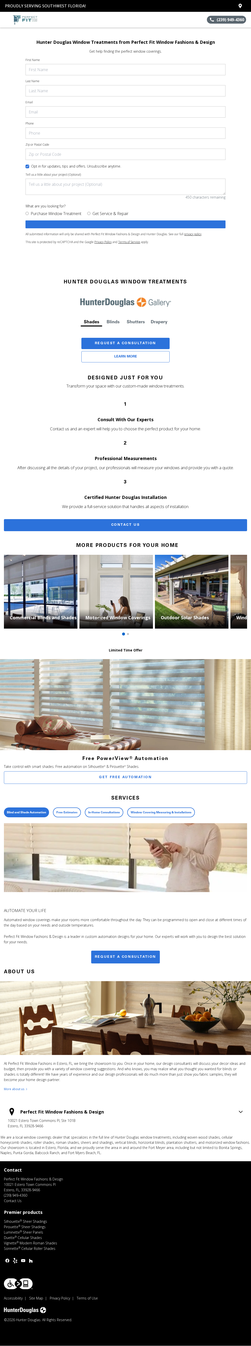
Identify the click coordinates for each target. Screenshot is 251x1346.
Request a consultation (125, 957)
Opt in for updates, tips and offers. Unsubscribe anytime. (76, 166)
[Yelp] (15, 1260)
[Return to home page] (26, 20)
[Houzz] (30, 1260)
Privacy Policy (103, 242)
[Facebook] (7, 1260)
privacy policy (192, 234)
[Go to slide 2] (128, 634)
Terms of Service (129, 242)
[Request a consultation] (125, 224)
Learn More (125, 356)
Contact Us (125, 525)
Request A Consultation (125, 343)
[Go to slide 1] (123, 634)
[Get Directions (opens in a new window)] (240, 5)
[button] (5, 19)
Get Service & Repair (110, 213)
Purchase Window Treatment (56, 213)
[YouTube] (23, 1260)
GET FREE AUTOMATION (125, 777)
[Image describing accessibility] (18, 1284)
